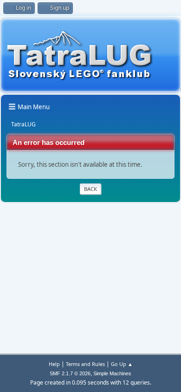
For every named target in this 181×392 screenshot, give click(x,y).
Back (90, 188)
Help (54, 363)
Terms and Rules (85, 363)
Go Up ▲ (122, 363)
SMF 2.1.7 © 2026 (70, 373)
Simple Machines (112, 373)
